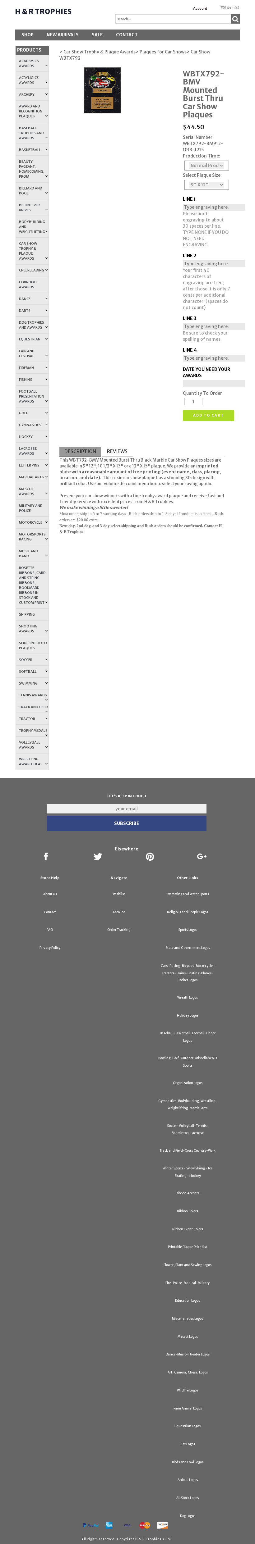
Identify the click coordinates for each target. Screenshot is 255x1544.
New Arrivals (63, 35)
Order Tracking (118, 930)
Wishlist (119, 894)
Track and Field (33, 707)
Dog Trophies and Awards (31, 325)
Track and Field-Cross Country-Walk (188, 1151)
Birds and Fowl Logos (187, 1462)
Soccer (25, 660)
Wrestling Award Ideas (31, 761)
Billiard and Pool (30, 190)
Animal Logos (188, 1480)
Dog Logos (187, 1516)
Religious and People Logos (187, 912)
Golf (23, 413)
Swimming (28, 683)
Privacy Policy (49, 948)
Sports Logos (187, 930)
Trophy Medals (33, 730)
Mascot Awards (26, 491)
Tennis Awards (33, 695)
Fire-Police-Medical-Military (187, 1283)
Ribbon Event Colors (187, 1229)
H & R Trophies (43, 11)
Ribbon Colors (187, 1211)
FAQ (50, 930)
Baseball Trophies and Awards (31, 133)
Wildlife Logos (187, 1390)
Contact (127, 35)
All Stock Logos (187, 1498)
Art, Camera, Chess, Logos (188, 1372)
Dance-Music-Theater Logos (188, 1354)
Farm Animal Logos (188, 1408)
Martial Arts (31, 477)
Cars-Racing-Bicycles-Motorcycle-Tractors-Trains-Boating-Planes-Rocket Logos (188, 973)
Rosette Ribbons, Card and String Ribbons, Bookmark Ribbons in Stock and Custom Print (32, 585)
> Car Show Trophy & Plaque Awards (97, 52)
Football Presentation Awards (31, 396)
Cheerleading (31, 270)
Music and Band (28, 553)
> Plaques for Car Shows (161, 52)
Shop (27, 35)
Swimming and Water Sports (187, 894)
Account (200, 8)
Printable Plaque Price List (187, 1247)
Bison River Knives (29, 207)
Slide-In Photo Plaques (33, 645)
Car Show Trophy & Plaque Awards (28, 251)
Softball (28, 671)
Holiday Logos (187, 1015)
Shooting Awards (28, 628)
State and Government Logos (187, 948)
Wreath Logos (187, 997)
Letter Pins (29, 465)
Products (29, 50)
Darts (24, 310)
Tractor (27, 719)
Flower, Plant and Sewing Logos (187, 1265)
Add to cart (208, 415)
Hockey (26, 437)
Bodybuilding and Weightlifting (32, 227)
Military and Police (31, 508)
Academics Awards (29, 63)
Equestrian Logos (187, 1426)
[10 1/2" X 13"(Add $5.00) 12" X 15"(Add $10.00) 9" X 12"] (206, 185)
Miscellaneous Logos (187, 1319)
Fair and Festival (27, 353)
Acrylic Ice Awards (29, 80)
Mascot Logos (188, 1337)
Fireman (26, 368)
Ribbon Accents (187, 1193)
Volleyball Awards (29, 744)
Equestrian (29, 339)
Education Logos (187, 1301)
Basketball (30, 150)
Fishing (25, 379)
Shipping (27, 614)
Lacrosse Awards (28, 451)
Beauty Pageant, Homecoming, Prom (31, 169)
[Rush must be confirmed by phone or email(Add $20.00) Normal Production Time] (206, 166)
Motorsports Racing (32, 536)
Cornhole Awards (28, 284)
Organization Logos (187, 1083)
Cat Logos (187, 1444)
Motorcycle (30, 522)
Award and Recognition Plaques (30, 111)
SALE (97, 35)
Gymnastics (30, 425)
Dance (24, 299)
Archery (27, 94)
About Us (50, 894)
